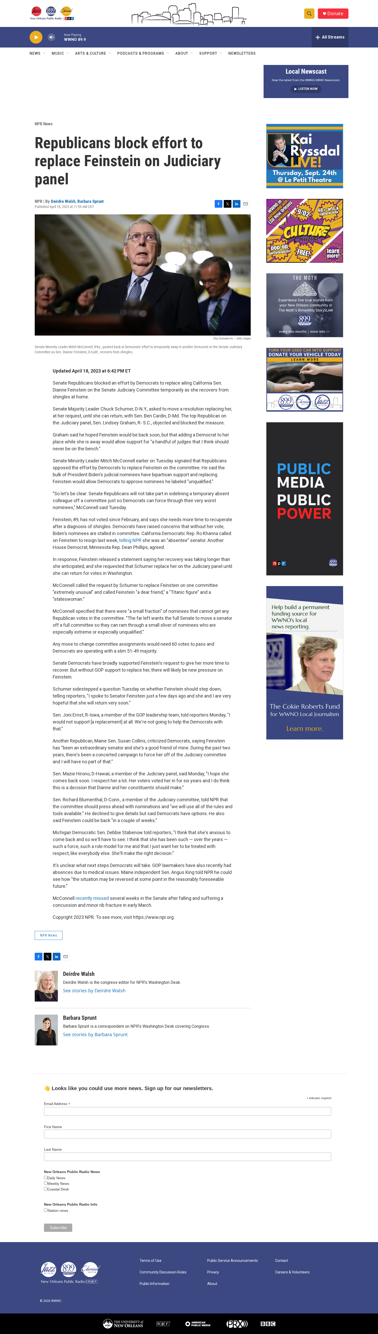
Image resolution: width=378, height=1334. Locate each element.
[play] (36, 37)
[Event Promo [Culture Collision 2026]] (304, 231)
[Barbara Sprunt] (46, 1030)
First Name (53, 1127)
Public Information (154, 1284)
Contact (281, 1261)
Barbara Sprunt (90, 201)
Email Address (57, 1103)
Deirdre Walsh (63, 201)
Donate (335, 13)
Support (208, 53)
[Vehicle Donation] (304, 380)
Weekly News (58, 1183)
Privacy (213, 1272)
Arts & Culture (90, 53)
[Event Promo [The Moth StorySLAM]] (304, 305)
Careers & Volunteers (292, 1272)
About (181, 53)
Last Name (53, 1149)
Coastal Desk (58, 1189)
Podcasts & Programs (140, 53)
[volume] (51, 37)
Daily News (56, 1178)
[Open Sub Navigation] (44, 53)
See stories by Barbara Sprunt (95, 1034)
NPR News (44, 123)
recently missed (92, 898)
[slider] (59, 37)
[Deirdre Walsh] (46, 986)
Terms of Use (150, 1261)
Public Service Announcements (232, 1261)
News (35, 53)
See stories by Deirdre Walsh (94, 990)
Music (58, 53)
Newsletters (242, 53)
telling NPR (130, 540)
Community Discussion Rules (163, 1272)
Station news (57, 1210)
